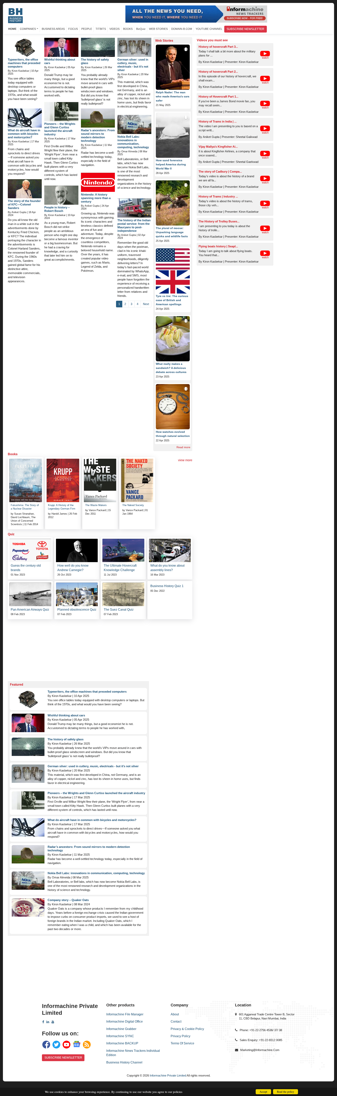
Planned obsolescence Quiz (76, 609)
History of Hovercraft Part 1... (218, 96)
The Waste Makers (96, 505)
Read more (183, 447)
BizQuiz (140, 28)
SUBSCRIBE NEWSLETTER (245, 29)
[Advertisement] (100, 648)
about (175, 1014)
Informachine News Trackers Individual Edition (133, 1053)
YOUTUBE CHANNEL (209, 28)
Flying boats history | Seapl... (218, 246)
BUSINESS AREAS (53, 28)
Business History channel (124, 1062)
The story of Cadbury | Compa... (220, 171)
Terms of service (182, 1043)
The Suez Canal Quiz (119, 609)
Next (146, 304)
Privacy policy (180, 1036)
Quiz (11, 534)
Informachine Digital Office (124, 1021)
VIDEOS (114, 28)
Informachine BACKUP (122, 1043)
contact (176, 1021)
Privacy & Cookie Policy (187, 1029)
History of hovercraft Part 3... (218, 46)
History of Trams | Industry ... (218, 196)
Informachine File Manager (124, 1014)
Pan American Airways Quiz (30, 609)
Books (13, 454)
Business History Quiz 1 (167, 586)
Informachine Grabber (121, 1029)
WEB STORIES (158, 28)
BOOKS (128, 28)
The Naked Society (133, 505)
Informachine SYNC (120, 1036)
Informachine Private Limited (168, 1075)
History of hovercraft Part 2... (218, 71)
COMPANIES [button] (28, 28)
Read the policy (285, 1091)
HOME (12, 28)
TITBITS (101, 28)
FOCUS (73, 28)
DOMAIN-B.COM (181, 28)
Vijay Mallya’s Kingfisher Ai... (218, 146)
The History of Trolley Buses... (219, 221)
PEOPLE (86, 28)
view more (185, 460)
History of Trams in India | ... (218, 121)
